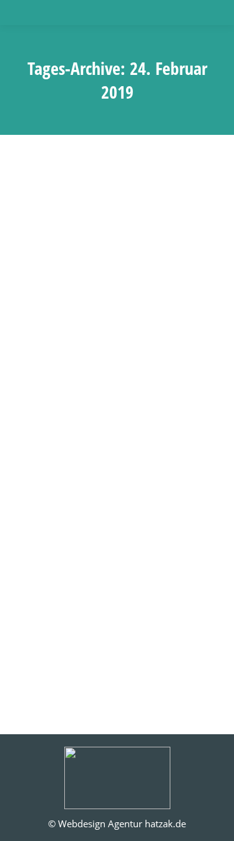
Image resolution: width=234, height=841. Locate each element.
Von (129, 542)
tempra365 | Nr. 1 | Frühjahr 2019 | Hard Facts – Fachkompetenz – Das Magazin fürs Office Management (117, 494)
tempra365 (52, 542)
